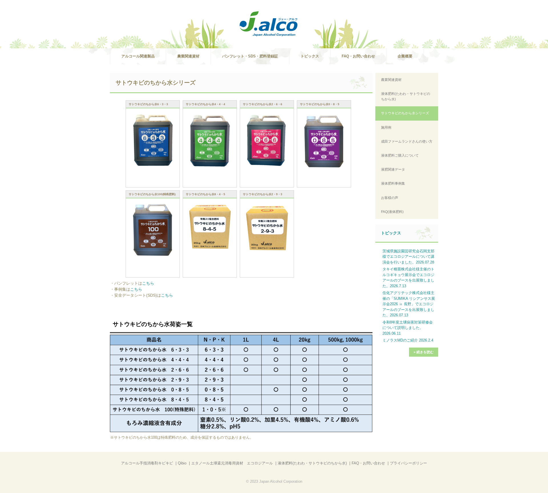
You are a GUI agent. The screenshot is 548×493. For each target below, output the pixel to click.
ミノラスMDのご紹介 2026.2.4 (407, 340)
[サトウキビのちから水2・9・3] (267, 228)
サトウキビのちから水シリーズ (405, 113)
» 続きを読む (424, 352)
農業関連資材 (188, 56)
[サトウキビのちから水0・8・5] (324, 141)
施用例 (386, 127)
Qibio (182, 463)
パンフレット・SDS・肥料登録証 (250, 56)
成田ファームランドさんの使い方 (406, 141)
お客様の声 (389, 198)
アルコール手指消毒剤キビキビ (147, 463)
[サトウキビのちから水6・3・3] (153, 140)
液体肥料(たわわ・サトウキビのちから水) (405, 96)
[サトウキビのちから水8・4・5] (210, 227)
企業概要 (405, 56)
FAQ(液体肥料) (392, 212)
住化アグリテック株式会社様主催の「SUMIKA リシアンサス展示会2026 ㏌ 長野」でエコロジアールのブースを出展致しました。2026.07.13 (408, 304)
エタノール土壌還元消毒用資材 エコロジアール (232, 463)
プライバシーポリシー (408, 463)
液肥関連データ (393, 169)
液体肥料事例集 (393, 183)
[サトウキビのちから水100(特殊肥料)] (153, 230)
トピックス (310, 56)
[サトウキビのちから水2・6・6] (267, 140)
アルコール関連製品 (138, 56)
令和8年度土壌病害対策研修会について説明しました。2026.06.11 (407, 328)
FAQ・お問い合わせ (358, 56)
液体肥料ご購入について (400, 155)
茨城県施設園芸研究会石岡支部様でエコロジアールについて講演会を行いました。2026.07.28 (408, 256)
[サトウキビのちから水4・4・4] (210, 141)
